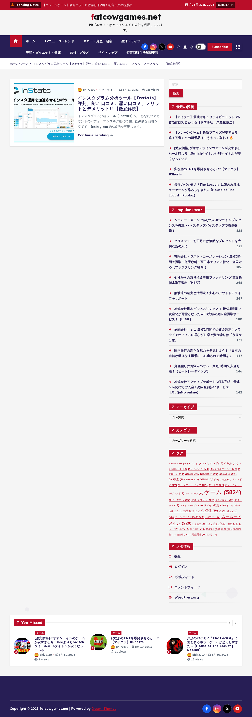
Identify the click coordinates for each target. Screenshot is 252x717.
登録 (177, 561)
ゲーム (222, 497)
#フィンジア (198, 473)
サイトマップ (107, 58)
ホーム (30, 46)
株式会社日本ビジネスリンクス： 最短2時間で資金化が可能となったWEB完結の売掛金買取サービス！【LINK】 (205, 319)
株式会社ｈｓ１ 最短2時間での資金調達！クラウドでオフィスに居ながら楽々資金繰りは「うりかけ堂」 (205, 339)
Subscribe (220, 52)
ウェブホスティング (193, 489)
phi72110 (89, 94)
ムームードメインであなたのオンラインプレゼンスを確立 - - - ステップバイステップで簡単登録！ (205, 230)
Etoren (192, 484)
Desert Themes (104, 714)
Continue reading (94, 140)
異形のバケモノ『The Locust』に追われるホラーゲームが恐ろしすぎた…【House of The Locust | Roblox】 (204, 194)
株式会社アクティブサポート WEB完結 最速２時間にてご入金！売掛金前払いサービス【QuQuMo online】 (204, 392)
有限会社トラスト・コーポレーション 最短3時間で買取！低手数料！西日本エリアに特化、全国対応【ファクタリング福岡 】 (205, 266)
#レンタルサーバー (223, 473)
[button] (230, 628)
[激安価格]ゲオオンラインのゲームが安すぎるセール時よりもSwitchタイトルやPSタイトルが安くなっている (205, 158)
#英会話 (192, 479)
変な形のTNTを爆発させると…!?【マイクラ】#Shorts (135, 645)
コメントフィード (187, 592)
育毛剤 (213, 533)
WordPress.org (187, 602)
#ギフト (196, 468)
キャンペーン (194, 498)
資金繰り (184, 539)
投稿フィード (185, 582)
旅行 (184, 534)
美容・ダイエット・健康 (43, 58)
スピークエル (179, 504)
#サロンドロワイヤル (221, 468)
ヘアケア (212, 521)
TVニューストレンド (59, 46)
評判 (226, 534)
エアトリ (216, 489)
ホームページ (19, 69)
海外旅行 (197, 534)
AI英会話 (228, 478)
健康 (233, 528)
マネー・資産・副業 (97, 46)
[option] (49, 651)
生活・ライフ (130, 46)
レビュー (199, 528)
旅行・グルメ (79, 58)
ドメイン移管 (184, 515)
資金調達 (199, 539)
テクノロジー (224, 505)
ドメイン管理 (206, 515)
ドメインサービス (191, 510)
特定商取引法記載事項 (142, 58)
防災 (212, 539)
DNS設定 (177, 484)
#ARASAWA (178, 468)
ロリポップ (217, 528)
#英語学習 (209, 478)
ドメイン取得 (215, 510)
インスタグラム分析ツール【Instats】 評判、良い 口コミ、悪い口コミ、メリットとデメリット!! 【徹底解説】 (107, 69)
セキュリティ (202, 504)
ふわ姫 (225, 484)
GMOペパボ (209, 484)
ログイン (181, 571)
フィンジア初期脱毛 (189, 521)
